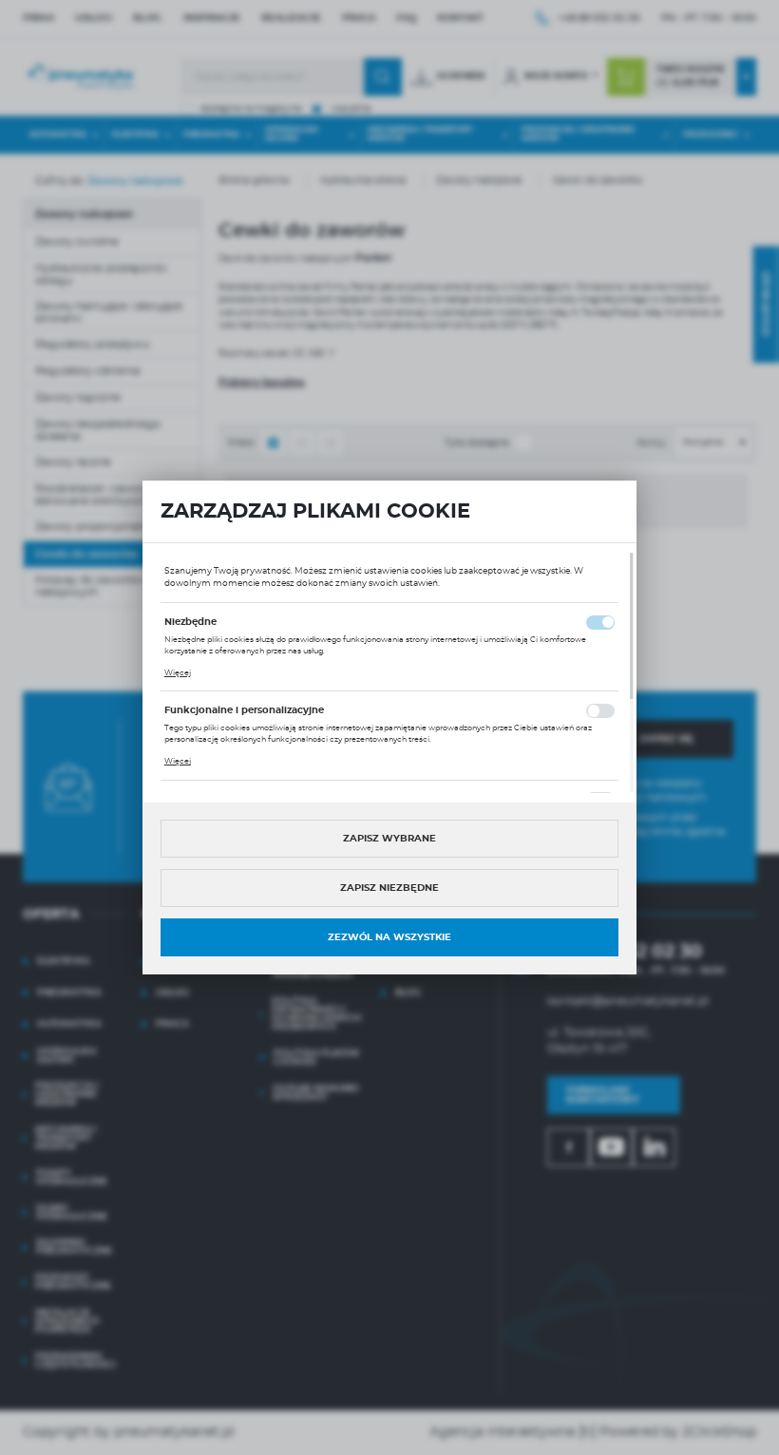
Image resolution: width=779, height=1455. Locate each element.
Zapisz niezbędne (389, 888)
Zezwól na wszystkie (389, 937)
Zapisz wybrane (389, 838)
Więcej (177, 673)
